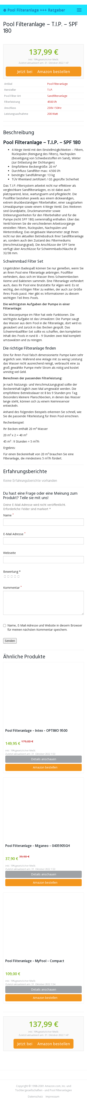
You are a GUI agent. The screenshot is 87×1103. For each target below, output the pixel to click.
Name (8, 515)
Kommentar (12, 588)
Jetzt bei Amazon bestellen (43, 71)
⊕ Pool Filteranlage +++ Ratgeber (34, 9)
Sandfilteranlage (57, 96)
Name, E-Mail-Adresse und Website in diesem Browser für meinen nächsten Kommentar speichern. (44, 627)
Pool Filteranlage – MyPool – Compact (34, 961)
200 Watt (52, 114)
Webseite (9, 553)
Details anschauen (43, 759)
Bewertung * (12, 572)
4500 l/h (52, 102)
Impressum (52, 1096)
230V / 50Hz (54, 108)
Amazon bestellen (44, 767)
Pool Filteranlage (57, 84)
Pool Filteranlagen (61, 1090)
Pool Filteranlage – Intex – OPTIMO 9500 (36, 730)
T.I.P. (50, 90)
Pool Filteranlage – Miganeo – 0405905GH (37, 846)
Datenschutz (35, 1096)
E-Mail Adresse (14, 534)
